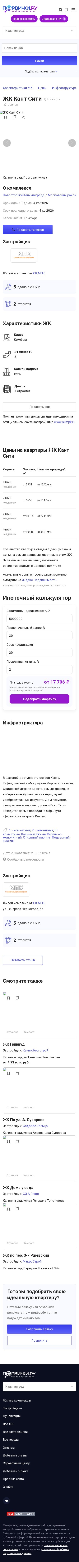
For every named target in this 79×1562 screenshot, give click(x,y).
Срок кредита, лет (20, 644)
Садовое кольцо (35, 1126)
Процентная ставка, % (23, 661)
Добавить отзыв (15, 1455)
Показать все (40, 407)
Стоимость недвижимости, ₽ (28, 611)
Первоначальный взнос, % (26, 628)
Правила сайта (13, 1479)
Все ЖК (8, 1424)
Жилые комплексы (17, 1400)
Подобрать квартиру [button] (39, 699)
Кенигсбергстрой (35, 1050)
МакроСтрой (32, 1261)
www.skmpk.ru (64, 422)
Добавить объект (15, 1471)
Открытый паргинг (37, 837)
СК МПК (39, 273)
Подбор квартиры (24, 18)
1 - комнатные (19, 830)
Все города (11, 1439)
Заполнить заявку (39, 1329)
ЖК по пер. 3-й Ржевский (26, 1255)
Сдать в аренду (53, 18)
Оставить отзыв (23, 960)
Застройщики (12, 1408)
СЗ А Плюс (31, 1194)
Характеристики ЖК (17, 88)
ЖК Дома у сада (18, 1188)
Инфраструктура (64, 88)
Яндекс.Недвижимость (39, 580)
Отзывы (9, 1447)
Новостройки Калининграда (23, 195)
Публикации (12, 1416)
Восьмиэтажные (33, 834)
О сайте (8, 1487)
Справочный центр (16, 1463)
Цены (42, 88)
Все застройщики (15, 1432)
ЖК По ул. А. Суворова (23, 1120)
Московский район (62, 195)
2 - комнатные (42, 830)
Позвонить (39, 1340)
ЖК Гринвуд (14, 1044)
